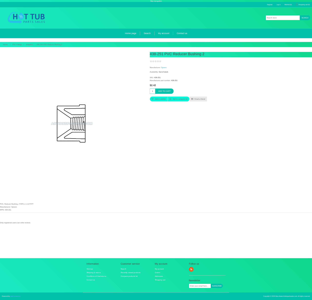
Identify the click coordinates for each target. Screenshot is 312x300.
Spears (164, 67)
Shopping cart (160, 280)
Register (270, 4)
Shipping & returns (94, 272)
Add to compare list (180, 99)
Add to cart (164, 91)
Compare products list (129, 276)
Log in (278, 4)
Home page (130, 33)
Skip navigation (156, 1)
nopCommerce (15, 296)
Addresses (159, 276)
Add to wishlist (160, 99)
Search (305, 18)
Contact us (182, 33)
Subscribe (217, 286)
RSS (191, 269)
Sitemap (90, 269)
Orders (157, 272)
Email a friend (200, 99)
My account (163, 33)
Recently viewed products (130, 272)
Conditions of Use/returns (96, 276)
